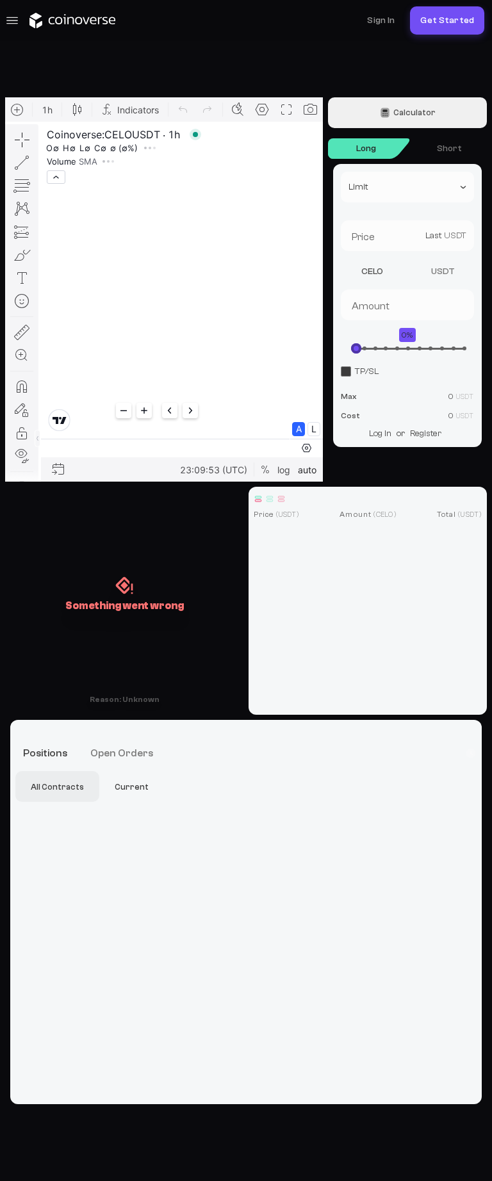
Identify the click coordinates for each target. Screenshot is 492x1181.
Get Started (447, 20)
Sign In (381, 20)
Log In (380, 433)
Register (425, 433)
